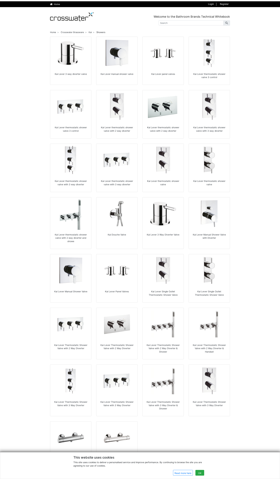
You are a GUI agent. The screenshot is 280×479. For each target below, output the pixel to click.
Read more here (183, 473)
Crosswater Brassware (72, 32)
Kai (90, 32)
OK (199, 473)
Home (53, 32)
